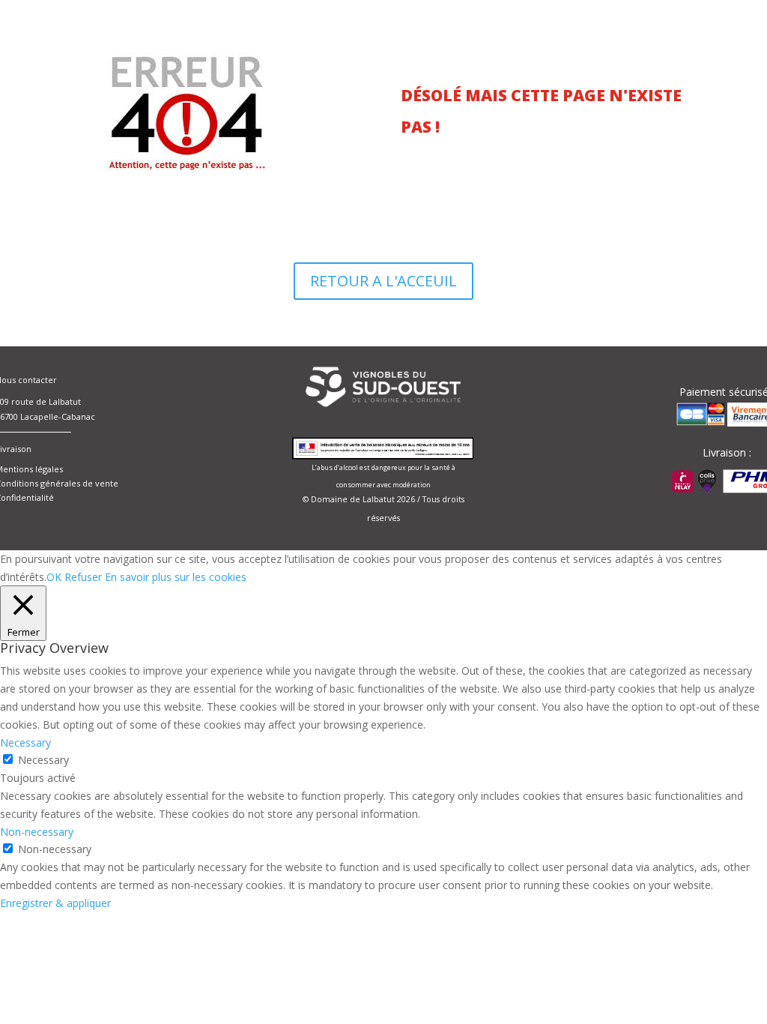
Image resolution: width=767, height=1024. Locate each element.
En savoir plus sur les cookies (175, 577)
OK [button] (53, 577)
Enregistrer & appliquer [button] (55, 903)
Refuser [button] (83, 577)
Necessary (43, 760)
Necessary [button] (25, 742)
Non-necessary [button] (36, 832)
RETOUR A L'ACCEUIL (383, 281)
